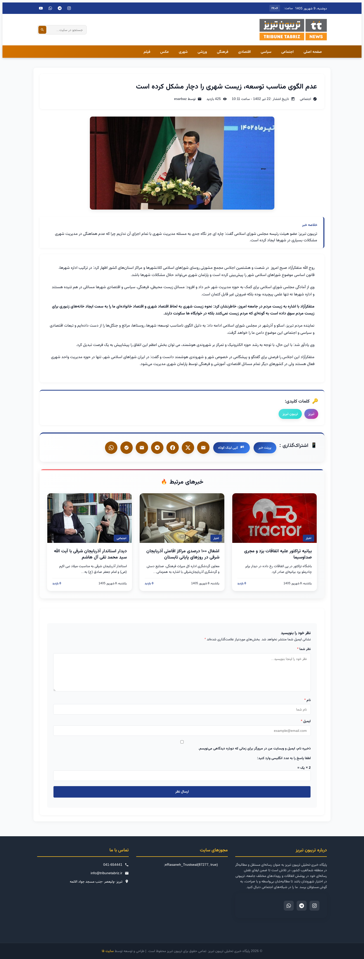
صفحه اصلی (313, 51)
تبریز (311, 414)
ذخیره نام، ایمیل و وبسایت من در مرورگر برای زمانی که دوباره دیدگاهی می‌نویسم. (254, 748)
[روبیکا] (126, 447)
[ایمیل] (203, 447)
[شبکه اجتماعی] (50, 8)
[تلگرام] (59, 8)
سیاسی (266, 51)
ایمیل (306, 721)
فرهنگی (222, 51)
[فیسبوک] (172, 447)
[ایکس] (188, 447)
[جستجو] (42, 30)
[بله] (142, 447)
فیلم (147, 51)
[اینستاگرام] (69, 8)
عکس (164, 51)
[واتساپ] (111, 447)
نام (307, 700)
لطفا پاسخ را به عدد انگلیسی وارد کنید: (284, 758)
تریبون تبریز (290, 414)
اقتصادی (244, 51)
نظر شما (304, 649)
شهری (183, 51)
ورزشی (202, 51)
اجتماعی (287, 51)
